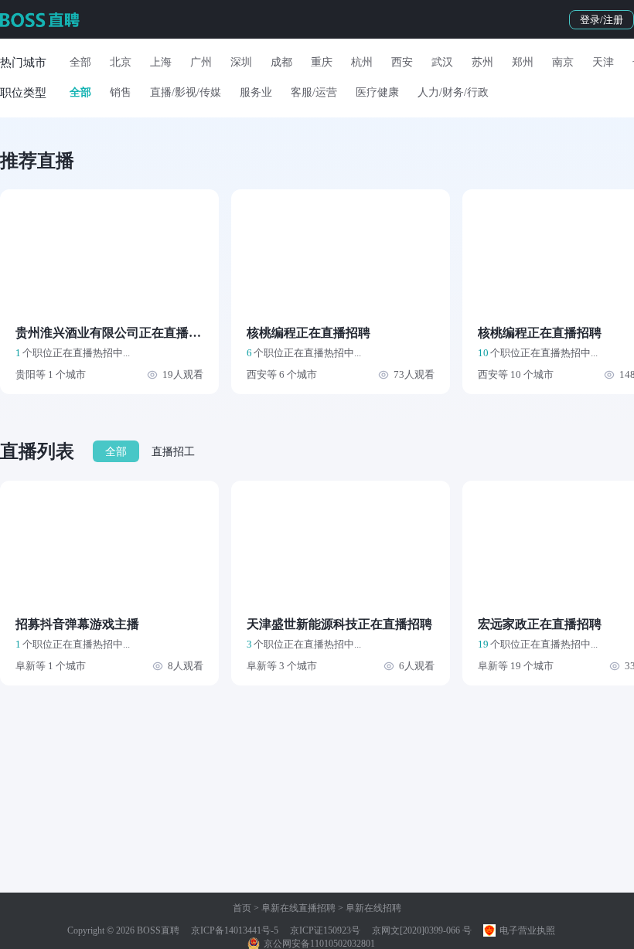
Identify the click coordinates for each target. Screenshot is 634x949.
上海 (161, 62)
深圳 (241, 62)
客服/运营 (314, 92)
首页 (242, 908)
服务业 (256, 92)
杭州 (362, 62)
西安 (402, 62)
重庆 (321, 62)
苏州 (482, 62)
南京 (563, 62)
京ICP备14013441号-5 (234, 930)
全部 (80, 62)
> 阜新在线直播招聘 (293, 908)
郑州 (522, 62)
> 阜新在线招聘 (368, 908)
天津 (603, 62)
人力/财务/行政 (453, 92)
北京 (120, 62)
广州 (201, 62)
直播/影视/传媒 (185, 92)
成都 (281, 62)
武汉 (442, 62)
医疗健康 (377, 92)
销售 (120, 92)
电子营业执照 (526, 930)
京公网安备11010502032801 (318, 943)
